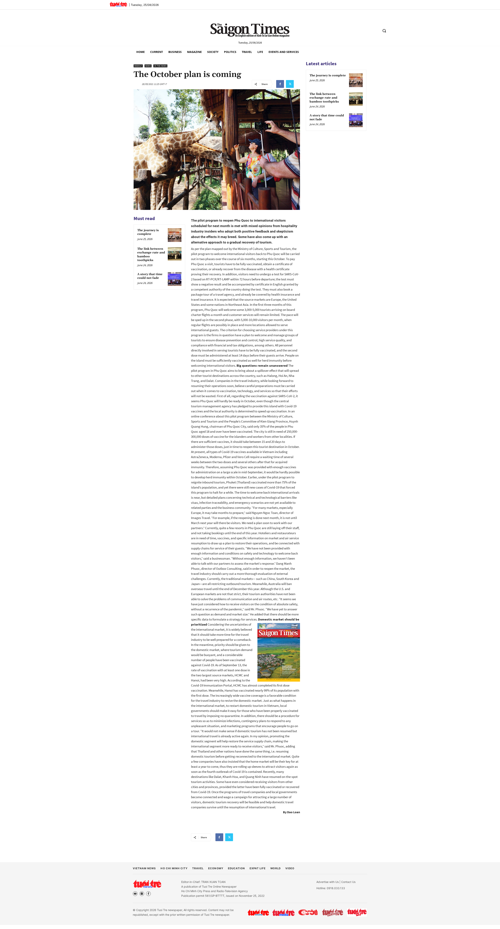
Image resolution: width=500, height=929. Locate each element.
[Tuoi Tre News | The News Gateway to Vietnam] (118, 4)
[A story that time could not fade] (174, 279)
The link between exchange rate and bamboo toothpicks (324, 97)
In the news (160, 66)
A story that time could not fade (149, 276)
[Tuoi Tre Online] (258, 912)
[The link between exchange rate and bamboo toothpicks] (174, 253)
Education (236, 868)
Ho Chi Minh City (174, 868)
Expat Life (258, 868)
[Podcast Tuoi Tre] (357, 912)
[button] (384, 30)
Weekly (138, 66)
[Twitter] (290, 84)
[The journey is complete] (174, 235)
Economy (215, 868)
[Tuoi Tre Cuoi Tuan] (332, 912)
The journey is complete (148, 232)
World (275, 868)
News (148, 66)
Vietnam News (144, 868)
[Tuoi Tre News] (147, 884)
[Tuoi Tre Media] (283, 912)
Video (289, 868)
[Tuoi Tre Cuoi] (308, 912)
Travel (198, 868)
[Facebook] (280, 84)
